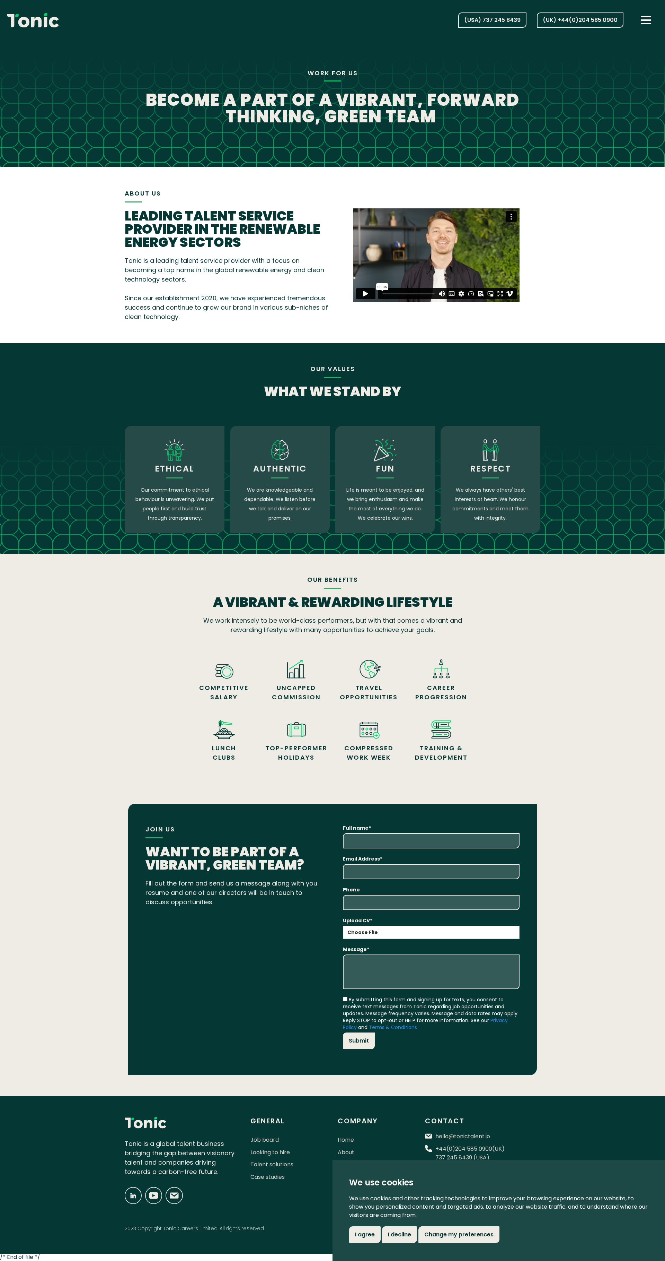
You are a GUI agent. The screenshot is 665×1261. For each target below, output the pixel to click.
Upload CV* (357, 920)
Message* (356, 949)
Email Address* (362, 858)
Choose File (362, 932)
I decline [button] (399, 1234)
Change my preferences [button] (459, 1234)
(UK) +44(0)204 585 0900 (580, 20)
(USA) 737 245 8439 (492, 20)
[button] (646, 20)
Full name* (357, 827)
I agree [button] (365, 1234)
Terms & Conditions (393, 1027)
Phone (351, 889)
